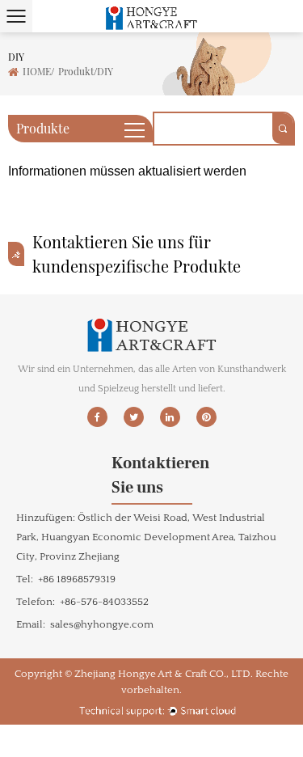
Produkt (76, 71)
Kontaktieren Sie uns (152, 475)
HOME (37, 71)
